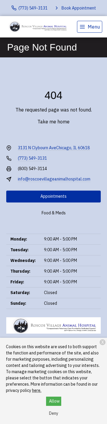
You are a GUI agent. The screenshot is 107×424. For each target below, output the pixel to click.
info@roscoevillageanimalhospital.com (54, 179)
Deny (53, 413)
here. (36, 390)
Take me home (53, 122)
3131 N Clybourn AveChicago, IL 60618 (54, 147)
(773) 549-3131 (32, 158)
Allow (54, 401)
